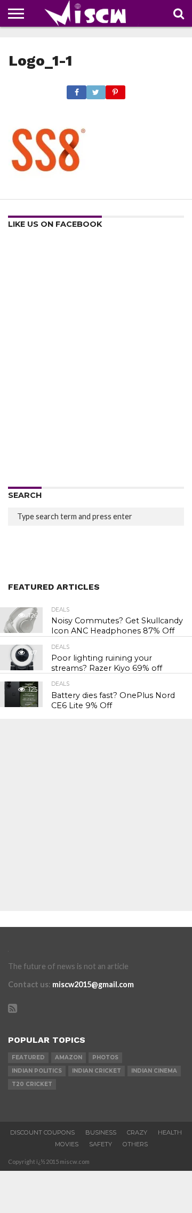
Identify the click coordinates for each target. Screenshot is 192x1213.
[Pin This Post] (115, 89)
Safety (100, 1144)
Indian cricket (96, 1070)
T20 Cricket (32, 1084)
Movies (66, 1144)
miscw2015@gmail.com (93, 984)
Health (170, 1132)
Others (135, 1144)
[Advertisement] (96, 361)
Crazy (137, 1132)
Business (100, 1132)
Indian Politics (37, 1070)
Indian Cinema (154, 1070)
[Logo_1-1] (49, 186)
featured (28, 1057)
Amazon (68, 1057)
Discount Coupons (42, 1132)
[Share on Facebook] (76, 89)
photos (105, 1057)
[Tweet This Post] (96, 89)
